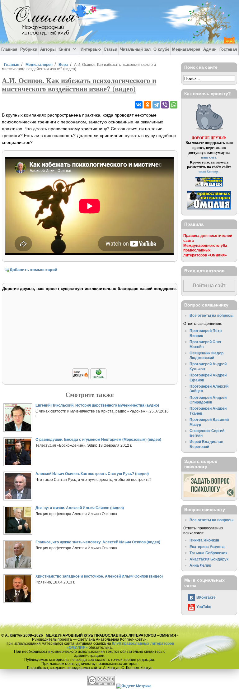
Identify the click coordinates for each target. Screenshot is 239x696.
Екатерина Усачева (207, 547)
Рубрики (28, 49)
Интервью (91, 49)
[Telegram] (156, 104)
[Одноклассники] (147, 104)
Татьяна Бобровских (208, 553)
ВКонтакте (206, 597)
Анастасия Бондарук (209, 559)
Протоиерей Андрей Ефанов (208, 377)
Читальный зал (135, 49)
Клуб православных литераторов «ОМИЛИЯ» (120, 645)
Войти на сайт (209, 285)
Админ (210, 49)
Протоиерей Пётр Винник (206, 333)
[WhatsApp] (173, 104)
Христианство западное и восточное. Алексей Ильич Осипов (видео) (99, 576)
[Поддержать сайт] (89, 378)
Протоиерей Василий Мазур (209, 421)
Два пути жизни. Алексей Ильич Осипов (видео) (79, 508)
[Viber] (165, 104)
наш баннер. (209, 171)
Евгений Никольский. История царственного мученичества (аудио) (97, 405)
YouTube (203, 607)
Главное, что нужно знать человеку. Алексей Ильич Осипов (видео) (97, 542)
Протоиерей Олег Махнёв (206, 344)
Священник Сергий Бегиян (207, 433)
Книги (63, 49)
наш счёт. (209, 157)
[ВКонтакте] (139, 104)
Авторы (48, 49)
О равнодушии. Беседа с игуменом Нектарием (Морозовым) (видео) (98, 439)
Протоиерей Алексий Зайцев (209, 388)
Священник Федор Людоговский (206, 355)
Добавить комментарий (33, 269)
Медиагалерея (186, 49)
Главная (9, 49)
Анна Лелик (200, 565)
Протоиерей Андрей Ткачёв (208, 410)
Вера (63, 64)
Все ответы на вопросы (211, 315)
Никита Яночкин (204, 540)
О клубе (161, 49)
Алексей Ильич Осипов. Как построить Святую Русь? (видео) (92, 474)
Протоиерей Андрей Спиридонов (208, 399)
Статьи (110, 49)
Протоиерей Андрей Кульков (208, 366)
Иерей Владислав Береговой (206, 444)
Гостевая (228, 49)
